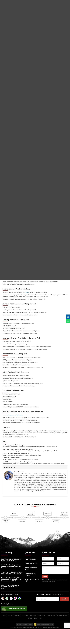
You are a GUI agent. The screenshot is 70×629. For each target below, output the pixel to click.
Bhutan (30, 618)
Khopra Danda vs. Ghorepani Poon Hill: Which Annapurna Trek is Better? (10, 586)
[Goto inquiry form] (68, 316)
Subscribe (64, 599)
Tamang (27, 292)
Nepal (35, 618)
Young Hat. (56, 627)
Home (4, 615)
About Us (10, 615)
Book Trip (17, 615)
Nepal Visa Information (31, 563)
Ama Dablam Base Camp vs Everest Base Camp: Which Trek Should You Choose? (11, 566)
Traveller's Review (62, 615)
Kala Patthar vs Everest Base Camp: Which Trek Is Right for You (11, 559)
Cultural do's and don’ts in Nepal (32, 580)
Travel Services (51, 615)
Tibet (40, 618)
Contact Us (25, 615)
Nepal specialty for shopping (30, 574)
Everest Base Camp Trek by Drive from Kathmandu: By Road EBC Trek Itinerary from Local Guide (11, 579)
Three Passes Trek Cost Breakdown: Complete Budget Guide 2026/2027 (11, 573)
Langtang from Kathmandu (15, 415)
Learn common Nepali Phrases (31, 568)
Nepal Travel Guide (30, 559)
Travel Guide (41, 615)
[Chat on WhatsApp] (68, 321)
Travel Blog (33, 615)
